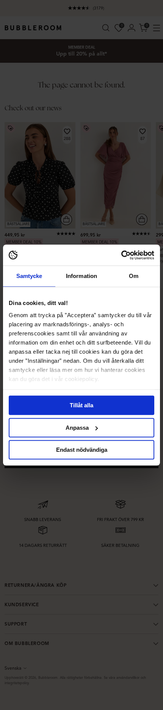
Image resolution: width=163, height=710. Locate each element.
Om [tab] (133, 276)
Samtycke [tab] (29, 276)
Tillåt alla (81, 405)
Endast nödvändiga (81, 449)
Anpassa (77, 427)
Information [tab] (81, 276)
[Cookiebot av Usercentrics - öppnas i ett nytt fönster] (121, 255)
